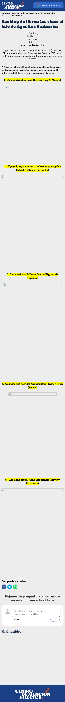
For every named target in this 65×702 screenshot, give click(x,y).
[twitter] (9, 587)
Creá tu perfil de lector (50, 5)
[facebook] (4, 587)
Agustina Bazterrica (32, 45)
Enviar (55, 621)
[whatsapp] (15, 587)
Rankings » (6, 14)
